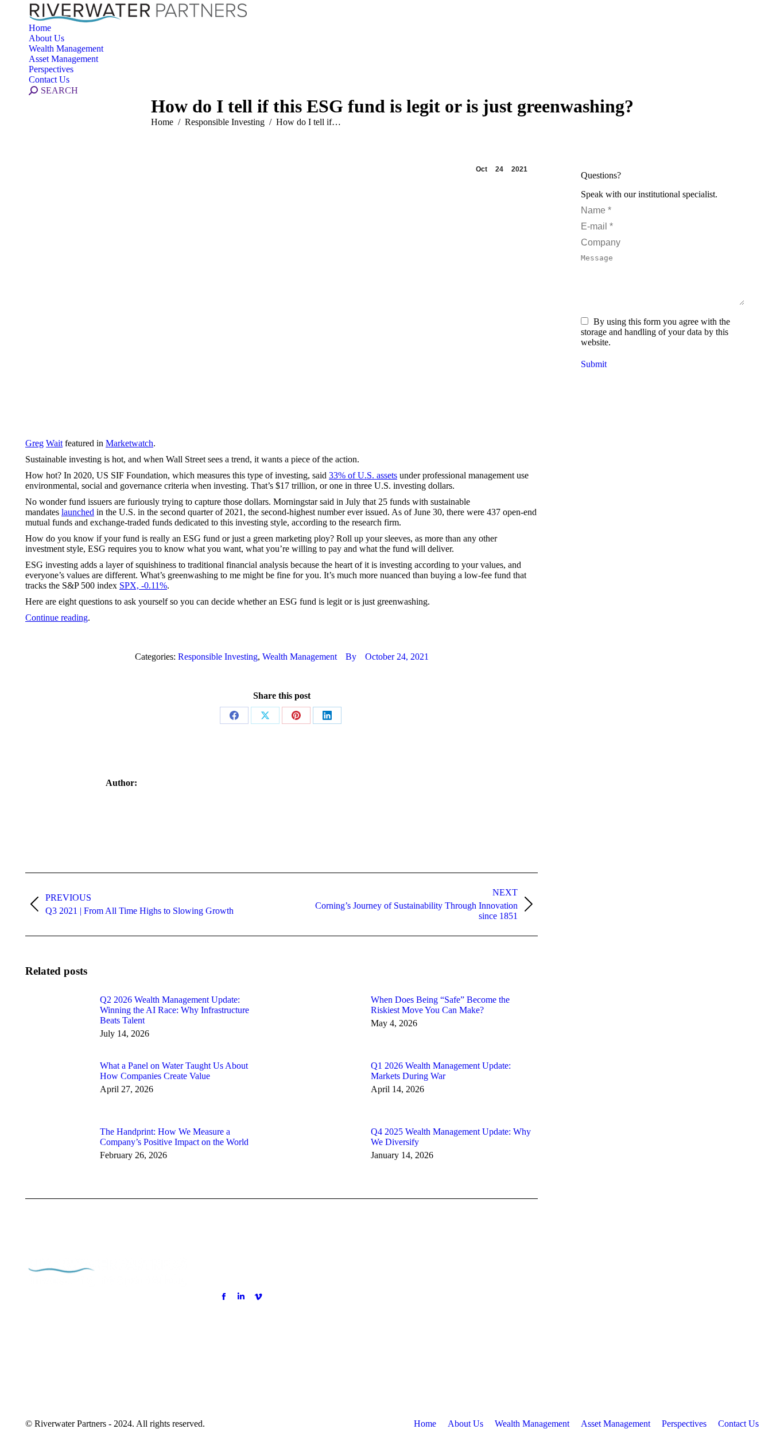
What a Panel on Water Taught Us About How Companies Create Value (174, 1071)
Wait (54, 443)
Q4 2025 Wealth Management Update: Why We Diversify (451, 1137)
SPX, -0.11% (143, 585)
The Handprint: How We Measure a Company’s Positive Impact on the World (174, 1137)
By (351, 656)
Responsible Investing (218, 656)
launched (77, 512)
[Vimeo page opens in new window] (258, 1296)
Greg (34, 443)
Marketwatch (129, 443)
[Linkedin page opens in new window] (241, 1296)
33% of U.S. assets (363, 475)
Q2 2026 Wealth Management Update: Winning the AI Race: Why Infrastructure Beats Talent (174, 1010)
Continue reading (56, 617)
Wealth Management (299, 656)
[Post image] (56, 1020)
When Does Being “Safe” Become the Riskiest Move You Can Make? (440, 1005)
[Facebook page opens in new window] (223, 1296)
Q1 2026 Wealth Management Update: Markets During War (441, 1071)
